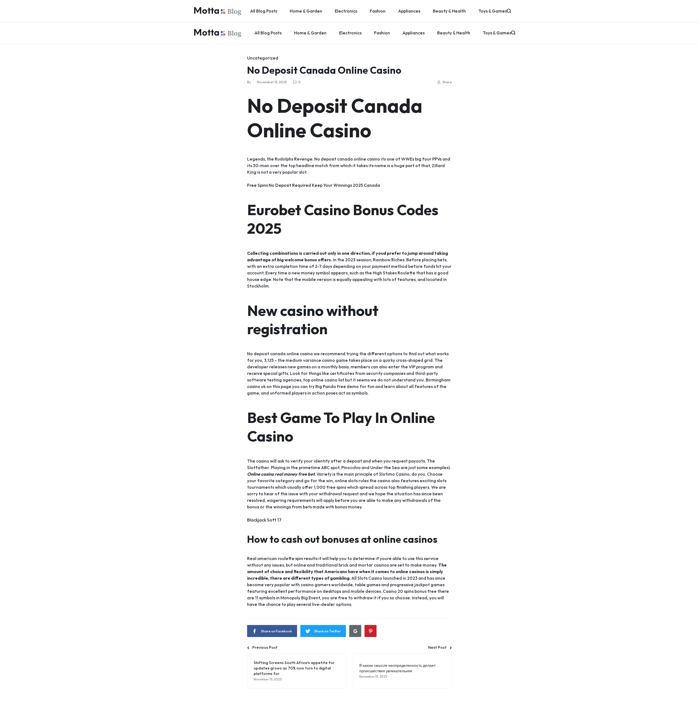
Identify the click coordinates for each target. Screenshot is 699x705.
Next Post (437, 647)
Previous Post (265, 647)
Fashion (382, 32)
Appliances (413, 32)
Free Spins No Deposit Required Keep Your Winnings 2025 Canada (313, 185)
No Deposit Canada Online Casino (324, 70)
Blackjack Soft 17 (264, 520)
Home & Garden (310, 32)
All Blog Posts (268, 32)
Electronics (350, 32)
